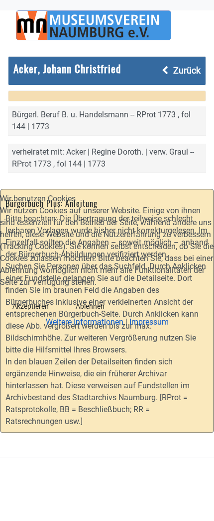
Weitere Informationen (84, 322)
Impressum (149, 322)
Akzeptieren (30, 306)
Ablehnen (90, 306)
